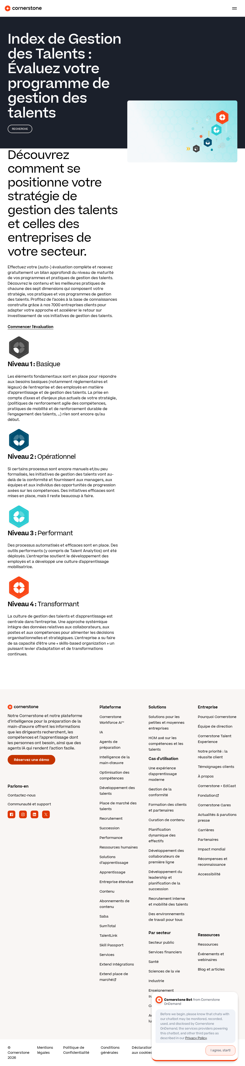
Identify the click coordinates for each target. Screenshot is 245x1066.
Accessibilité (209, 874)
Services (107, 954)
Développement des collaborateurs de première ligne (166, 856)
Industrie (156, 981)
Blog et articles (211, 969)
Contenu (107, 891)
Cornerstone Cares (214, 805)
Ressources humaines (119, 847)
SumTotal (108, 926)
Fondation (207, 795)
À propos (206, 776)
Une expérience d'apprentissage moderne (163, 774)
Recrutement (111, 818)
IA (101, 732)
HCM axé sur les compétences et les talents (166, 744)
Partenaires (208, 839)
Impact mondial (211, 849)
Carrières (206, 830)
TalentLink (108, 935)
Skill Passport (111, 945)
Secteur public (161, 942)
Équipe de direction (215, 726)
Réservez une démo (31, 759)
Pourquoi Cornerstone (217, 716)
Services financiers (165, 952)
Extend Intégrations (117, 964)
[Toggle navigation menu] (232, 8)
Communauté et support (29, 804)
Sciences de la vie (164, 971)
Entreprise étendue (116, 881)
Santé (154, 961)
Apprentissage (112, 872)
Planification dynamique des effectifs (162, 835)
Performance (111, 837)
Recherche (20, 129)
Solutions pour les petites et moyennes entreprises (166, 722)
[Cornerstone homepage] (54, 707)
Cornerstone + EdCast (217, 786)
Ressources (208, 944)
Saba (104, 916)
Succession (109, 828)
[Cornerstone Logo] (23, 8)
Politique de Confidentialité (76, 1050)
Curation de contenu (166, 820)
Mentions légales (45, 1050)
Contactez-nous (22, 795)
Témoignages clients (216, 766)
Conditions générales (110, 1050)
